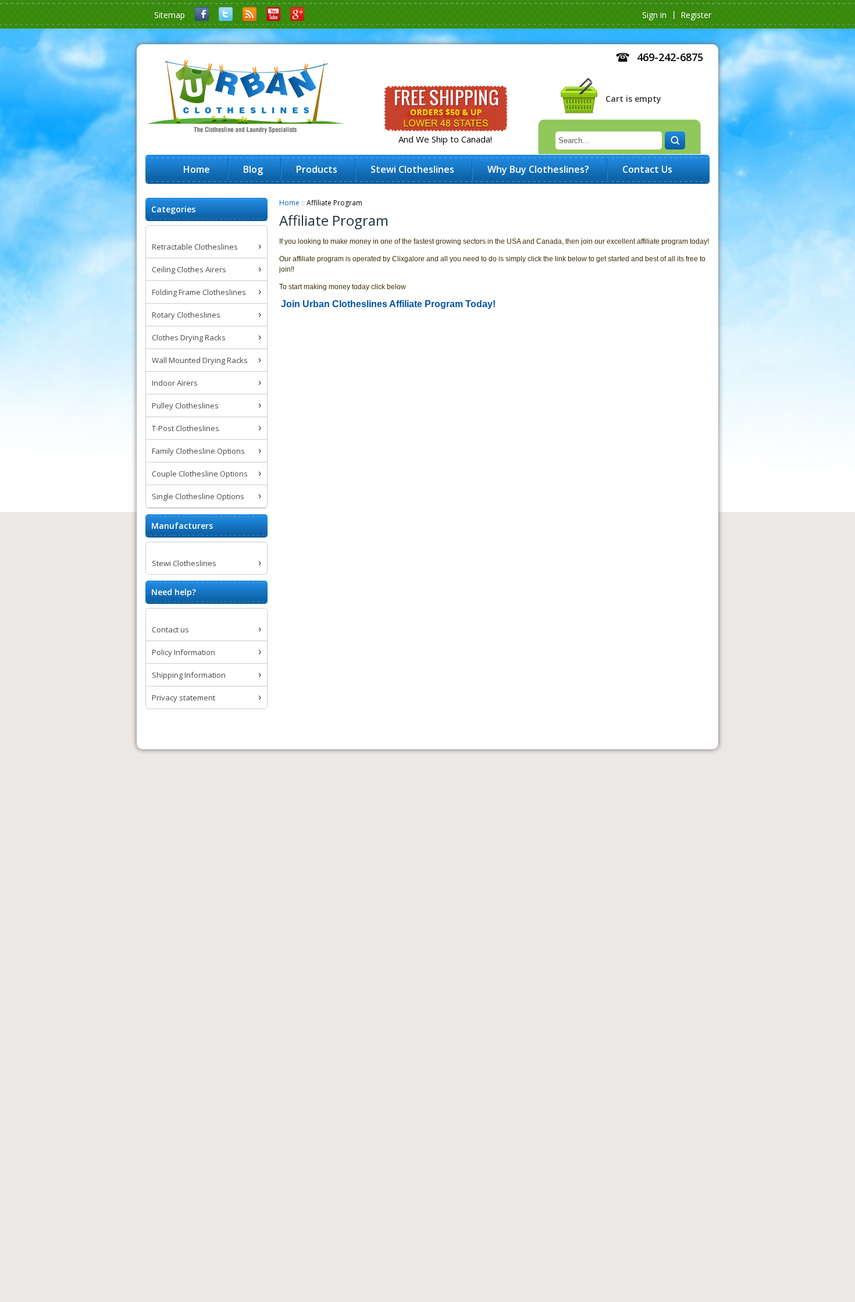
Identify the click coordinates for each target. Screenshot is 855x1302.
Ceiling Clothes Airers (189, 269)
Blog (253, 169)
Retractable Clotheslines (195, 246)
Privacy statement (183, 697)
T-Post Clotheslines (185, 428)
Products (316, 169)
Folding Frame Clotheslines (199, 292)
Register (696, 14)
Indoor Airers (175, 383)
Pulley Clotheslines (185, 405)
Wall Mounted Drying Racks (200, 360)
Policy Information (183, 652)
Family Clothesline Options (198, 451)
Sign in (654, 14)
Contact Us (647, 169)
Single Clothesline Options (198, 496)
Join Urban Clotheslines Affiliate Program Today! (388, 304)
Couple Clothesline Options (200, 473)
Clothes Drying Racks (189, 337)
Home (289, 203)
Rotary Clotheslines (186, 315)
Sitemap (169, 14)
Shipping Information (189, 675)
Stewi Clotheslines (184, 563)
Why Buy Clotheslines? (538, 169)
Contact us (170, 629)
